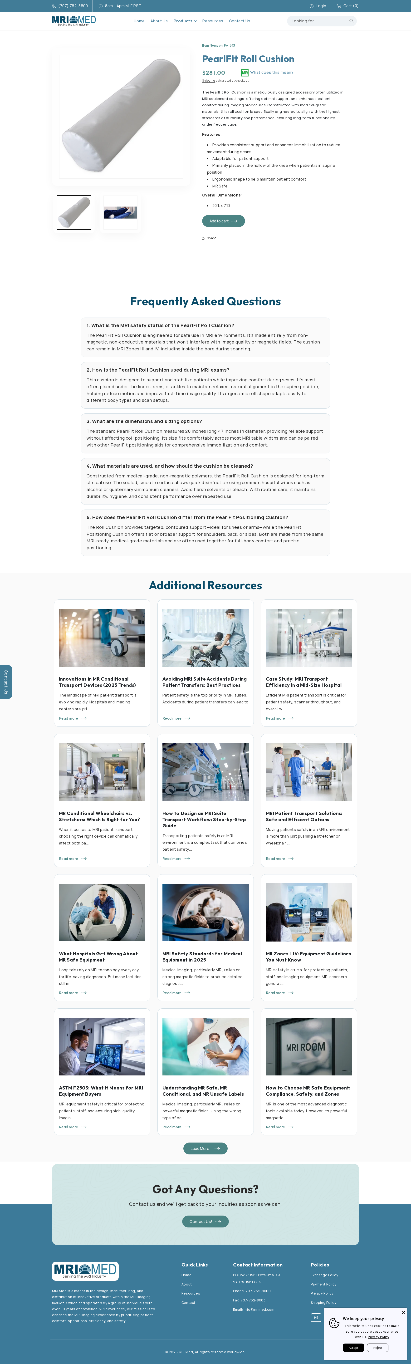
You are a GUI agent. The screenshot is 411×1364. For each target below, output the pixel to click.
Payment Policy (323, 1284)
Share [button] (212, 238)
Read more (68, 718)
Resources (190, 1293)
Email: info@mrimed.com (253, 1309)
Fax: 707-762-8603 (249, 1300)
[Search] (351, 21)
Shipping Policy (323, 1302)
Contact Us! (201, 1221)
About (186, 1284)
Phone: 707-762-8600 (252, 1291)
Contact (188, 1302)
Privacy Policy (322, 1293)
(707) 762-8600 (73, 5)
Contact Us (6, 682)
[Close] (403, 1311)
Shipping (208, 81)
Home (186, 1275)
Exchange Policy (324, 1275)
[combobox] (322, 21)
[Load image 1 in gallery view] (74, 213)
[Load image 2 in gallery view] (120, 213)
